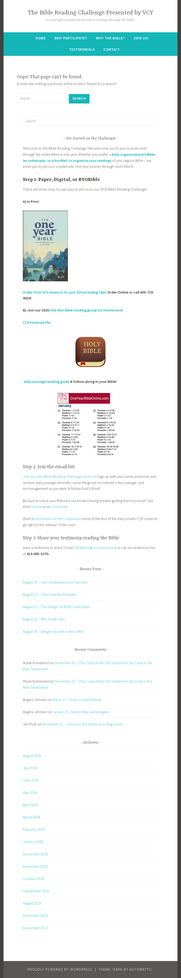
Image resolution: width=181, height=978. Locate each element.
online (37, 506)
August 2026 (32, 755)
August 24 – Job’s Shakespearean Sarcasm (55, 582)
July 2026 (30, 767)
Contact (111, 49)
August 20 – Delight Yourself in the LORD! (53, 631)
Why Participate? (70, 38)
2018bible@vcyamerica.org (95, 547)
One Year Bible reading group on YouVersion (86, 310)
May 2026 (30, 792)
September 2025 (36, 890)
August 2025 (32, 903)
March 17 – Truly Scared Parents (77, 699)
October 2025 (33, 878)
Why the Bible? (110, 38)
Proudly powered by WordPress (60, 969)
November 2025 (35, 866)
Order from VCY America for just (49, 292)
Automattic (141, 969)
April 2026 (30, 804)
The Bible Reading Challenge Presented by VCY (90, 12)
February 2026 (34, 829)
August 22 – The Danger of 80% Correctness (56, 606)
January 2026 (33, 841)
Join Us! (140, 38)
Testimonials (82, 49)
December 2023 (35, 915)
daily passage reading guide (46, 381)
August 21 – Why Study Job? (44, 619)
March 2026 (31, 817)
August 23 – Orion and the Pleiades (49, 594)
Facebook (58, 506)
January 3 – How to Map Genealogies (81, 711)
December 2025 (35, 854)
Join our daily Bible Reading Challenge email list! (60, 476)
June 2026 (31, 780)
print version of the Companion (57, 518)
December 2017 (35, 927)
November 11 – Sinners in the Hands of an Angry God (82, 724)
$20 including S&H (91, 292)
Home (41, 38)
